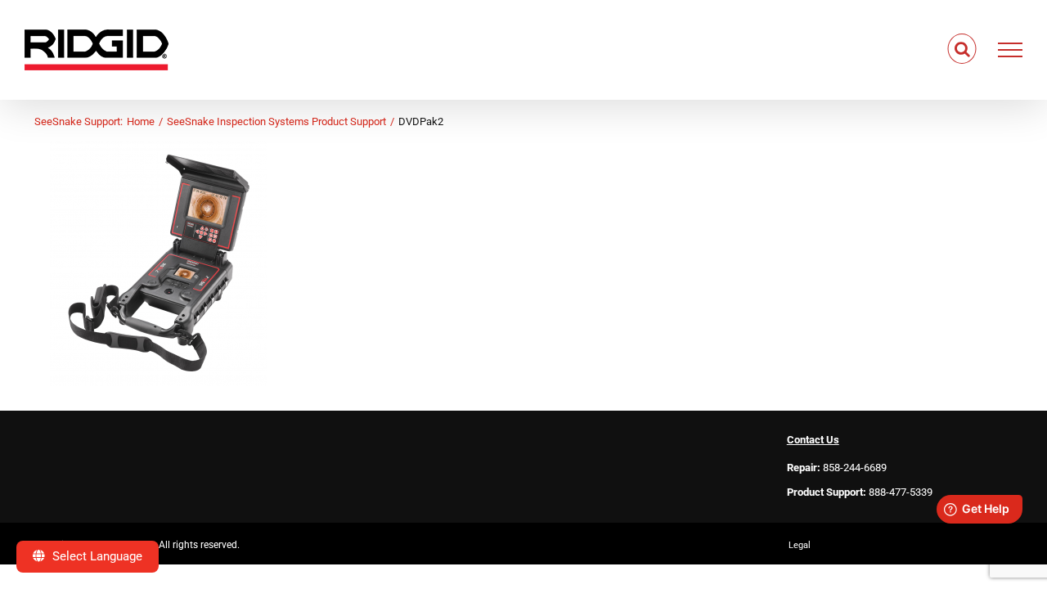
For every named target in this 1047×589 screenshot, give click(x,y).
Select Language (95, 556)
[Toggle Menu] (1010, 50)
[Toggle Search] (962, 49)
